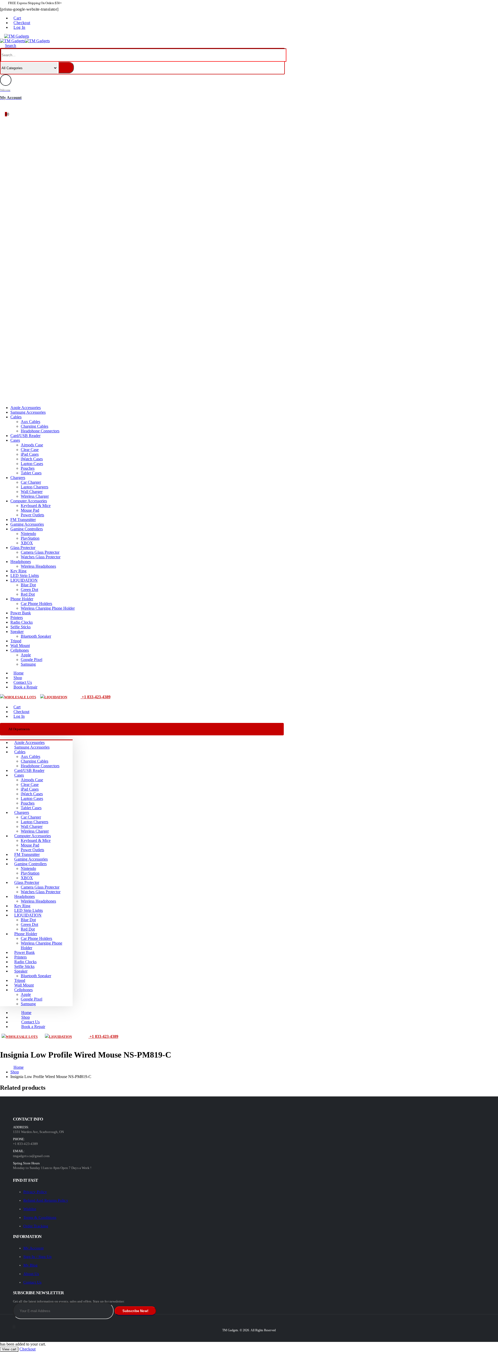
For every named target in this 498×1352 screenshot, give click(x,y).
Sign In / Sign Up (37, 1257)
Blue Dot (28, 585)
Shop (17, 677)
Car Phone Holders (36, 603)
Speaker (17, 631)
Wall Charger (32, 491)
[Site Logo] (16, 36)
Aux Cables (30, 421)
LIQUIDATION (24, 580)
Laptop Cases (32, 463)
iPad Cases (30, 454)
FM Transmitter (23, 519)
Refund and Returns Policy (45, 1200)
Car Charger (31, 482)
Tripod (15, 641)
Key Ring (18, 571)
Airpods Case (32, 445)
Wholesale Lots (20, 697)
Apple (26, 655)
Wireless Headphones (38, 566)
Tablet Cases (31, 473)
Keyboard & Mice (36, 505)
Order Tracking (35, 1226)
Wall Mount (20, 645)
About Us (31, 1274)
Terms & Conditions (39, 1217)
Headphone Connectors (40, 431)
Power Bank (20, 613)
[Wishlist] (4, 108)
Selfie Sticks (20, 627)
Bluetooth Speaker (36, 636)
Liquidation (55, 697)
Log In (19, 27)
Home (18, 673)
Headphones (20, 561)
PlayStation (30, 538)
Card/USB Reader (25, 435)
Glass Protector (22, 547)
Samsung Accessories (28, 412)
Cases (15, 440)
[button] (1, 36)
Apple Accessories (25, 407)
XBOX (27, 543)
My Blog (30, 1265)
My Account (33, 1248)
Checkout (21, 22)
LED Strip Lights (24, 575)
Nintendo (28, 533)
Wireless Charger (35, 496)
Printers (16, 617)
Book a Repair (25, 687)
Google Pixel (31, 659)
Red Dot (28, 594)
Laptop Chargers (34, 487)
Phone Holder (21, 599)
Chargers (17, 477)
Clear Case (30, 449)
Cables (16, 417)
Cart (17, 18)
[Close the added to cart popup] (492, 5)
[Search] (66, 67)
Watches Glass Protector (40, 557)
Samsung (28, 664)
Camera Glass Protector (40, 552)
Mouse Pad (30, 510)
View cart (9, 1349)
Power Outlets (32, 515)
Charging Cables (34, 426)
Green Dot (29, 589)
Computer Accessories (28, 501)
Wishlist (29, 1209)
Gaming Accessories (27, 524)
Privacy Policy (35, 1192)
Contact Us (22, 682)
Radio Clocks (21, 622)
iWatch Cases (32, 459)
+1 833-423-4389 (95, 697)
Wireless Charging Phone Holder (48, 608)
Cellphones (19, 650)
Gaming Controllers (26, 529)
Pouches (27, 468)
